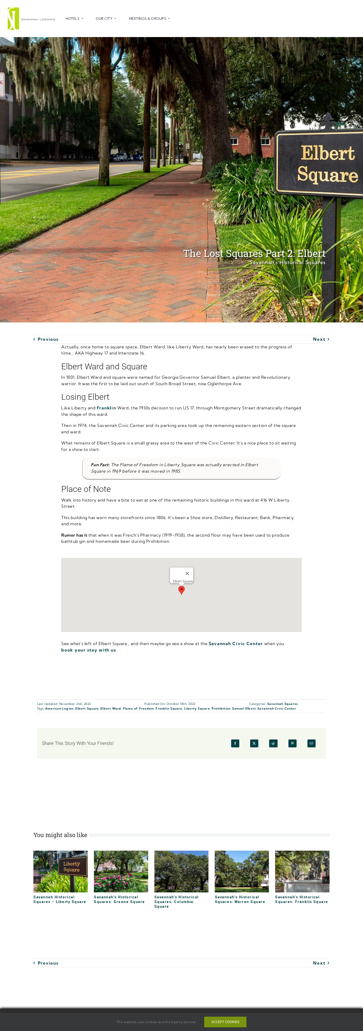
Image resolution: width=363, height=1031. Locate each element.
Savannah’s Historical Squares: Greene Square (58, 899)
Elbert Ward (111, 708)
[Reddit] (273, 743)
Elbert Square (87, 708)
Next (319, 339)
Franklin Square (169, 708)
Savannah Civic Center (236, 643)
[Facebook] (235, 743)
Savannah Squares (282, 704)
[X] (254, 743)
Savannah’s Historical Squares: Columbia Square (116, 902)
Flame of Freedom (138, 708)
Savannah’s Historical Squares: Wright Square (299, 899)
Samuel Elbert (244, 708)
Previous (48, 339)
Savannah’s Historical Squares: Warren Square (179, 899)
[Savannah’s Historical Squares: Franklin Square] (242, 853)
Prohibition (221, 708)
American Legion (59, 708)
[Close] (187, 573)
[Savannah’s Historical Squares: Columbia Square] (121, 853)
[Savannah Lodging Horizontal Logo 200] (32, 9)
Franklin (106, 407)
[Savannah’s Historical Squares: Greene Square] (60, 853)
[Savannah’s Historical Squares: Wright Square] (302, 853)
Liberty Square (197, 708)
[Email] (311, 743)
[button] (181, 590)
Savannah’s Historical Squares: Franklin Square (241, 899)
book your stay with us (88, 649)
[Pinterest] (292, 743)
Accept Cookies (225, 1022)
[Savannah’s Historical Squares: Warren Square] (181, 853)
